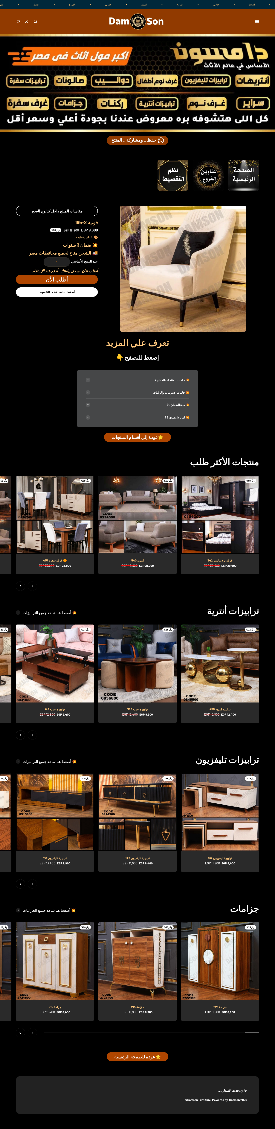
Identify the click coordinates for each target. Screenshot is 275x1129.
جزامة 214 (137, 1007)
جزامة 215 (55, 1007)
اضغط (210, 4)
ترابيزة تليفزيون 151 (55, 858)
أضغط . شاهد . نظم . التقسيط (57, 292)
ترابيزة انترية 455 (220, 709)
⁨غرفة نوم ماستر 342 (220, 560)
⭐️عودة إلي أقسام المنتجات (137, 437)
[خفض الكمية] (64, 261)
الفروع (246, 4)
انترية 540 (137, 560)
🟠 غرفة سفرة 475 (55, 560)
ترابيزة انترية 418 (55, 709)
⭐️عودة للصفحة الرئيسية (137, 1056)
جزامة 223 (220, 1007)
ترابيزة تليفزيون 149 (138, 858)
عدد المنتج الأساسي (84, 261)
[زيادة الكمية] (49, 261)
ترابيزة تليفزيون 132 (220, 858)
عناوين (174, 4)
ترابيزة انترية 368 (137, 709)
